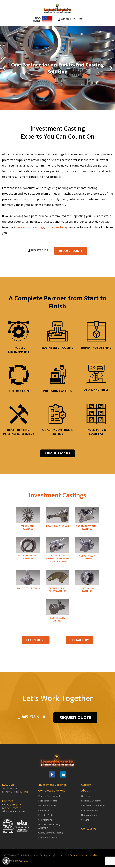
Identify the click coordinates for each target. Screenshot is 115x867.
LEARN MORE (35, 640)
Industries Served (89, 810)
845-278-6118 (14, 805)
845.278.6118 (68, 19)
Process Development (49, 795)
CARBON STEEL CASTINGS (28, 527)
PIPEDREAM (22, 860)
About (85, 790)
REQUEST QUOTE (71, 251)
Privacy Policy (76, 855)
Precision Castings (47, 815)
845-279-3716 (14, 808)
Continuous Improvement (93, 805)
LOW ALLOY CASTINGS (57, 526)
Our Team (86, 795)
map (26, 791)
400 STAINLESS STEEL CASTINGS (28, 557)
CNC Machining (45, 819)
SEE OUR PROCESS (57, 453)
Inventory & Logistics (48, 837)
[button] (4, 68)
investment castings (30, 227)
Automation (43, 810)
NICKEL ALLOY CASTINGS (87, 589)
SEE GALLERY (80, 640)
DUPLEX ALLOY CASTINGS (57, 619)
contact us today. (57, 227)
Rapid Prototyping (47, 805)
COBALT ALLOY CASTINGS (87, 557)
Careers (85, 819)
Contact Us (88, 828)
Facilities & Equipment (91, 800)
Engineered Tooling (47, 800)
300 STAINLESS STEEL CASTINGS (87, 527)
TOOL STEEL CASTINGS (28, 588)
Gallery (86, 784)
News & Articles (89, 815)
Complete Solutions (51, 790)
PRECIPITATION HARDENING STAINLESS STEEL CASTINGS (57, 558)
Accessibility (91, 855)
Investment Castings (52, 784)
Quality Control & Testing (50, 832)
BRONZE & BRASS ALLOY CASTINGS (57, 589)
